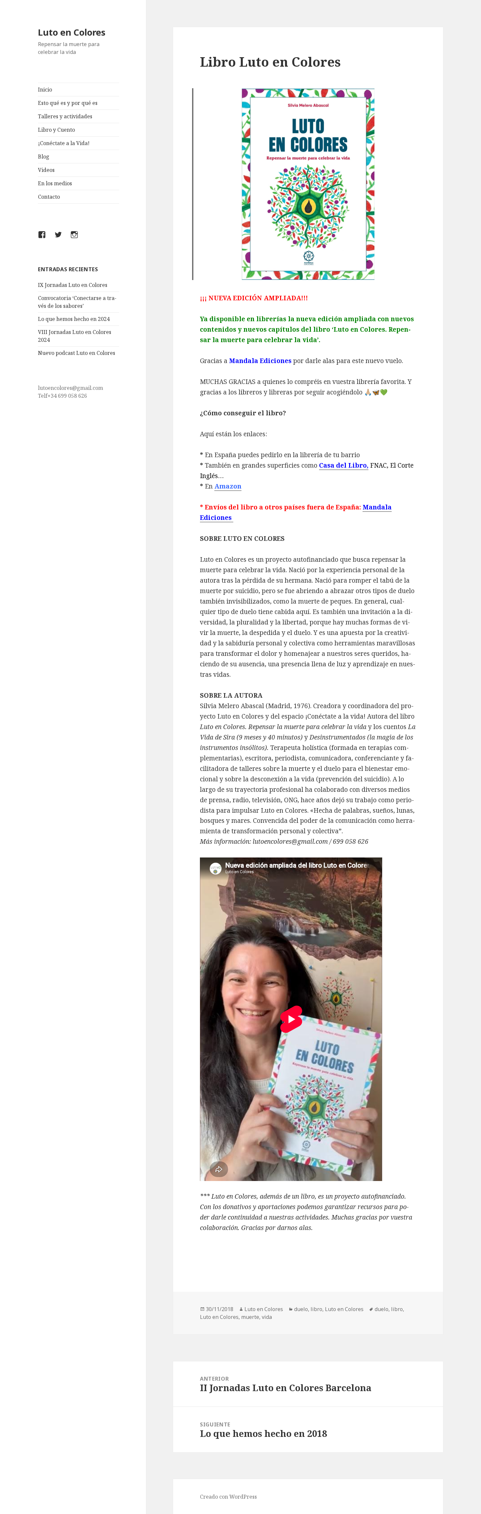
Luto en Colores (71, 32)
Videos (46, 170)
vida (267, 1317)
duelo (301, 1309)
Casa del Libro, (343, 465)
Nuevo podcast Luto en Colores (76, 353)
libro (316, 1309)
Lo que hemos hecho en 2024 (74, 319)
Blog (43, 156)
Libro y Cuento (56, 129)
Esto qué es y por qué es (68, 103)
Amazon (227, 486)
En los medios (55, 183)
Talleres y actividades (65, 116)
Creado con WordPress (228, 1496)
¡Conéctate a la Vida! (64, 143)
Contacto (49, 196)
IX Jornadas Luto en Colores (72, 285)
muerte (250, 1317)
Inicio (45, 89)
